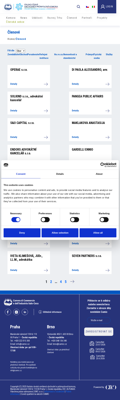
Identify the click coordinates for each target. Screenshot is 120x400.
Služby (109, 54)
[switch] (45, 219)
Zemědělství (14, 54)
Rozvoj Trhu (54, 17)
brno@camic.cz (60, 344)
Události (37, 17)
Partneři (87, 17)
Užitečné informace (52, 312)
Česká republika (29, 337)
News (23, 17)
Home (11, 38)
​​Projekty (102, 17)
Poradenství (34, 54)
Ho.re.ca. (58, 54)
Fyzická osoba (97, 56)
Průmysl (90, 54)
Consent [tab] (20, 174)
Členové (72, 17)
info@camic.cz (23, 344)
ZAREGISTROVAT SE (99, 331)
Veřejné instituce (44, 56)
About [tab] (99, 174)
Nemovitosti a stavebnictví (70, 56)
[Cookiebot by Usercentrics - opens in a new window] (102, 165)
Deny (22, 232)
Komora (11, 17)
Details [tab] (60, 174)
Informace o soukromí (55, 391)
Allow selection (60, 232)
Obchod (24, 54)
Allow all (98, 232)
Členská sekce (15, 21)
